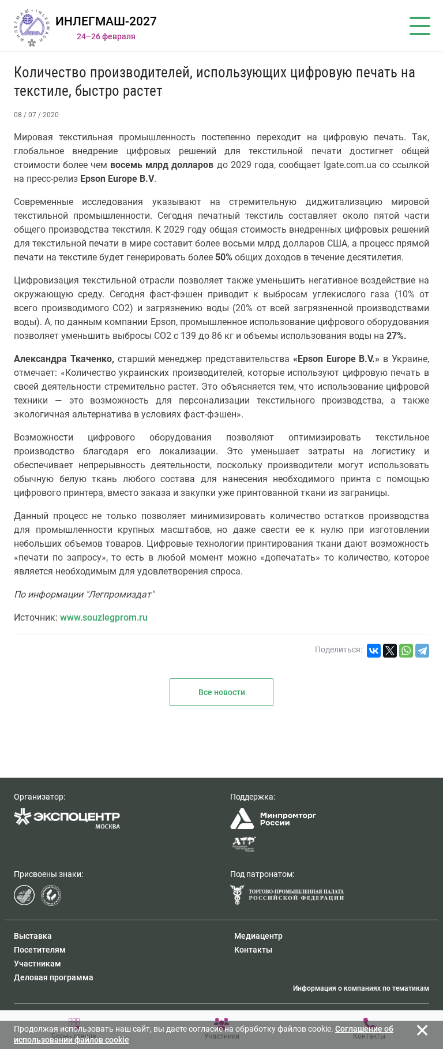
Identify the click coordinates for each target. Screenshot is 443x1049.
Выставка (33, 935)
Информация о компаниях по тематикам (361, 988)
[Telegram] (422, 651)
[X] (390, 651)
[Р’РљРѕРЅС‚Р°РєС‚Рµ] (374, 651)
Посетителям (40, 949)
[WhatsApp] (406, 651)
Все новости (221, 692)
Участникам (37, 963)
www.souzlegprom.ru (104, 617)
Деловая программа (53, 977)
